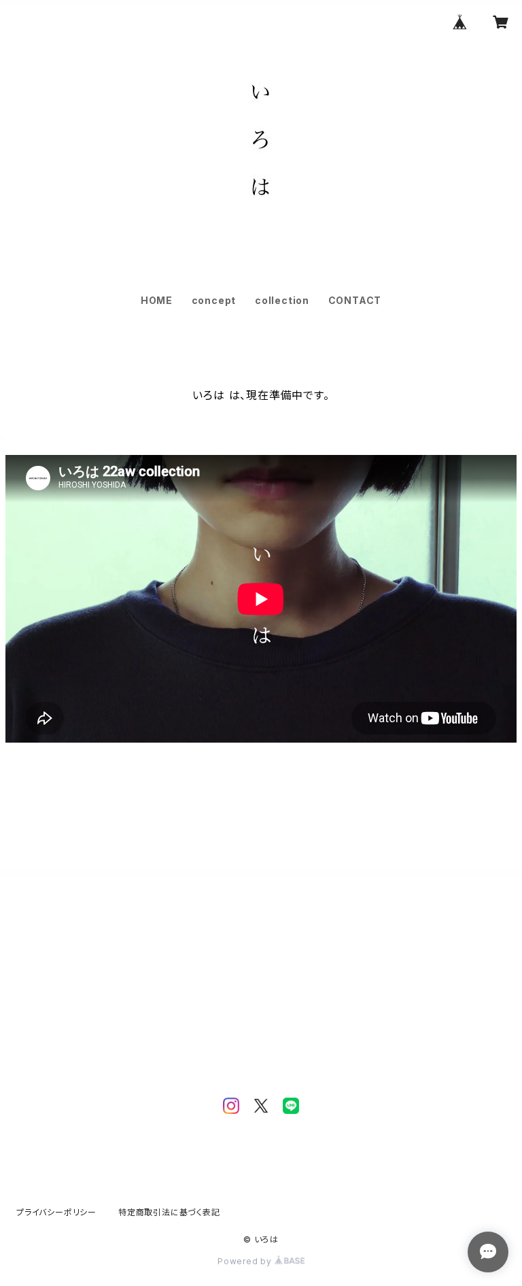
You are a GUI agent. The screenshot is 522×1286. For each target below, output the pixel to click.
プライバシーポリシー (56, 1212)
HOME (157, 300)
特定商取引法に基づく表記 (169, 1212)
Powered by (246, 1261)
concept (214, 300)
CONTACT (355, 300)
